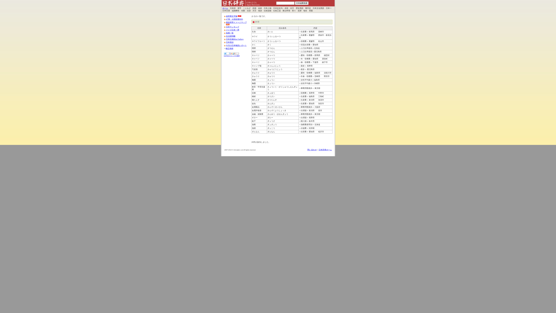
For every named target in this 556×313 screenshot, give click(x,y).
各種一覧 (230, 33)
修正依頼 (229, 49)
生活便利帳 (230, 36)
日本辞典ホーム (325, 150)
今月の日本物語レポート (236, 45)
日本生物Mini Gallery (235, 39)
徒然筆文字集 (231, 16)
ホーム (225, 8)
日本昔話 (230, 42)
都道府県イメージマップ (236, 22)
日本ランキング (232, 27)
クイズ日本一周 (232, 30)
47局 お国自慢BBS (234, 19)
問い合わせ (312, 150)
